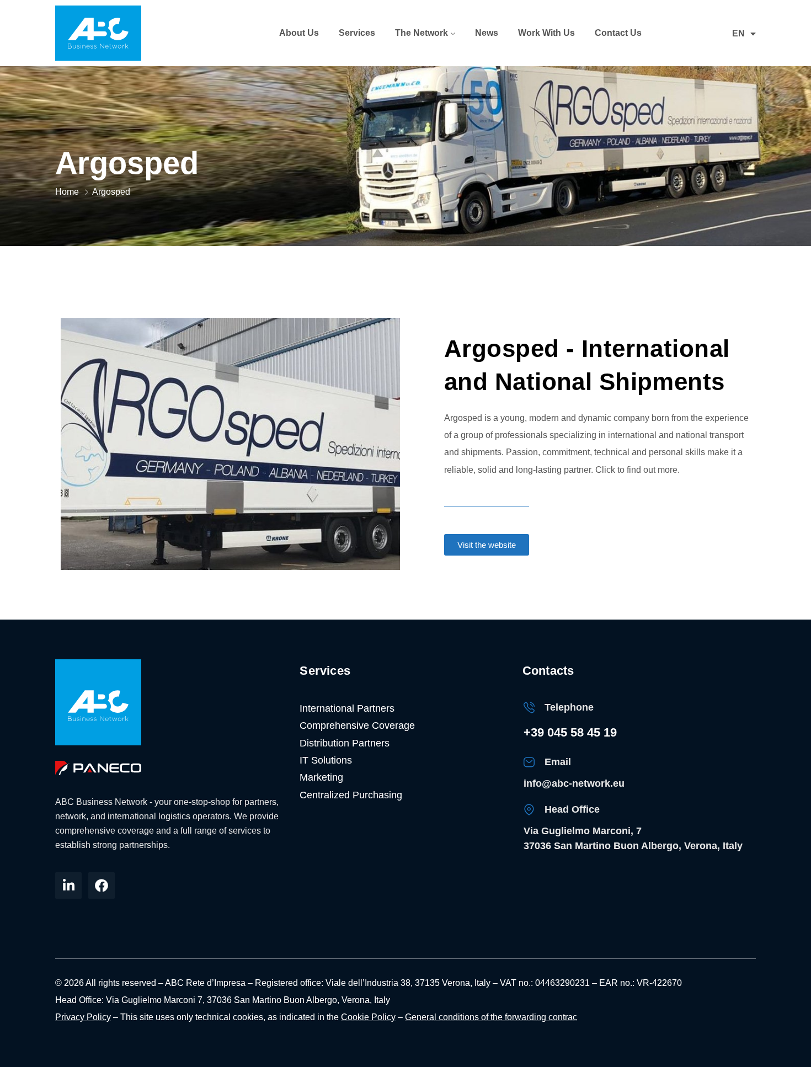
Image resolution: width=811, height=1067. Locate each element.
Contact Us (618, 33)
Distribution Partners (345, 743)
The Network (421, 33)
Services (357, 33)
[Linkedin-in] (68, 885)
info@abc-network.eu (574, 783)
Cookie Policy (368, 1017)
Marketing (321, 777)
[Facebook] (101, 885)
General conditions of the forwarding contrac (491, 1017)
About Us (299, 33)
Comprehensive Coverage (357, 725)
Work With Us (546, 33)
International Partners (347, 708)
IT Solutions (326, 760)
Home (67, 191)
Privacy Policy (83, 1017)
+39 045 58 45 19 (570, 732)
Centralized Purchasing (351, 795)
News (486, 33)
